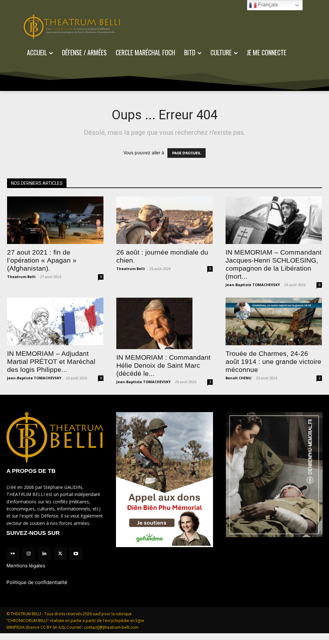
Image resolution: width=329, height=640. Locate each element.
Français (267, 4)
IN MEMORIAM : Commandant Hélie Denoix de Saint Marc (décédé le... (163, 365)
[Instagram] (28, 553)
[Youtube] (76, 553)
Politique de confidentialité (36, 582)
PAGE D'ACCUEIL (186, 153)
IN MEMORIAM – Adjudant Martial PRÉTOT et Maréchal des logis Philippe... (51, 361)
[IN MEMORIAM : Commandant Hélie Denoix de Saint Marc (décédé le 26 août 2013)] (164, 323)
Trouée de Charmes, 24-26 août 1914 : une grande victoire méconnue (273, 361)
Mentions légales (25, 566)
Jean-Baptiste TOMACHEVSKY (253, 284)
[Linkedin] (44, 553)
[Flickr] (12, 553)
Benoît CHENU (239, 377)
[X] (60, 553)
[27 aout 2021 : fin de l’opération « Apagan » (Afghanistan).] (55, 220)
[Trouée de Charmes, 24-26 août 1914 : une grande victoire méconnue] (274, 321)
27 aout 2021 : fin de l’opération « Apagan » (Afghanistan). (41, 260)
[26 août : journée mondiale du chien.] (164, 220)
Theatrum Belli (21, 276)
